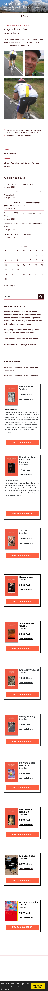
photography (22, 132)
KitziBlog (13, 4)
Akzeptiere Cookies (37, 986)
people (10, 132)
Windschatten (25, 136)
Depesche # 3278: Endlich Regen (17, 234)
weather (34, 132)
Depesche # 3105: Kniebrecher (26, 375)
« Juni (6, 285)
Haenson (24, 25)
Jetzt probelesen (26, 399)
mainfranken (13, 130)
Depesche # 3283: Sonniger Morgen (18, 184)
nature (24, 130)
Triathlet (12, 136)
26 (18, 274)
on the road (35, 130)
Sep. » (12, 285)
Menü (25, 16)
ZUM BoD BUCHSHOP (22, 443)
